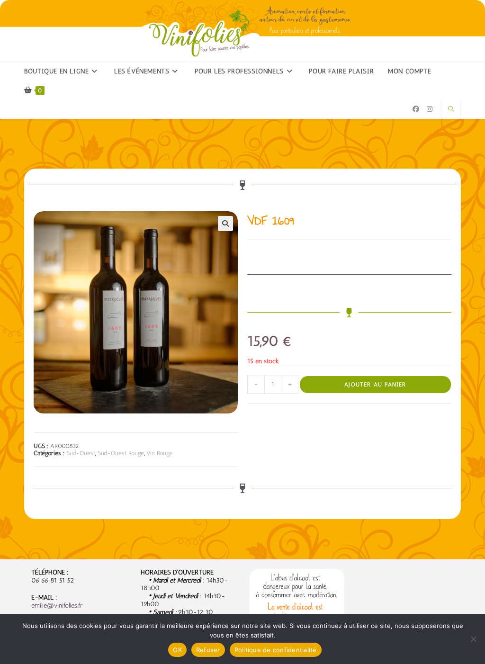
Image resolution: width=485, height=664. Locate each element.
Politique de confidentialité (275, 650)
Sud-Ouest (80, 453)
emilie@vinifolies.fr (56, 605)
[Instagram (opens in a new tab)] (429, 109)
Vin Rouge (159, 453)
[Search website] (451, 109)
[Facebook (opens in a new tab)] (416, 109)
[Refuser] (473, 639)
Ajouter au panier (375, 384)
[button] (225, 223)
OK (177, 650)
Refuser (208, 650)
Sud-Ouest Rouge (121, 453)
